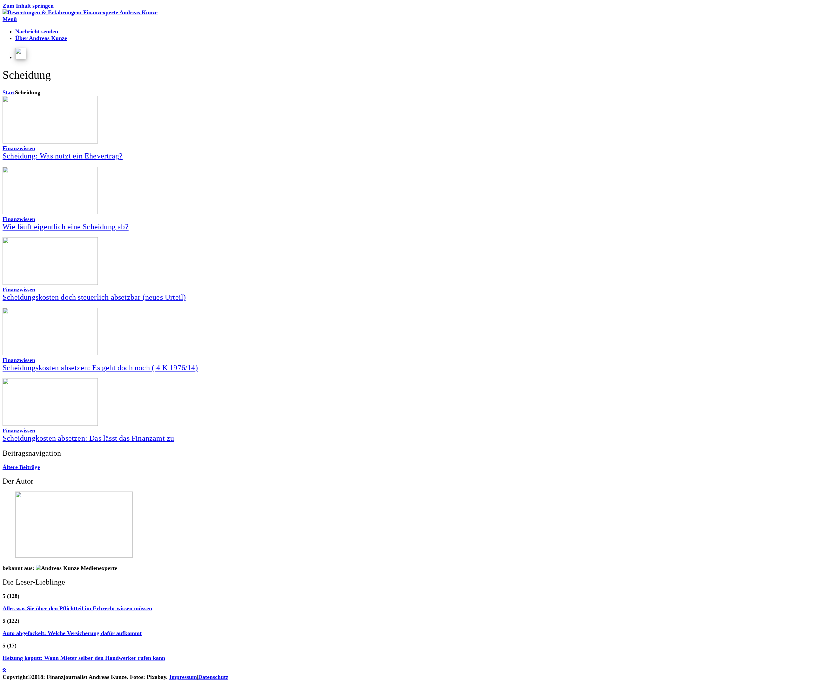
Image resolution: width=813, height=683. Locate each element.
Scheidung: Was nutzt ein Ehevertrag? (63, 156)
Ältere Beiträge (21, 467)
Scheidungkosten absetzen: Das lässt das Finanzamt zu (88, 438)
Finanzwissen (19, 148)
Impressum (183, 677)
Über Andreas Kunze (41, 38)
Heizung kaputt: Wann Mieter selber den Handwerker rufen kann (84, 658)
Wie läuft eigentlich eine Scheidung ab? (66, 227)
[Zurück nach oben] (4, 670)
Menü (10, 19)
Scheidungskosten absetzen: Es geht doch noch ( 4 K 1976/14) (100, 368)
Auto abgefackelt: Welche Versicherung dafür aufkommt (72, 633)
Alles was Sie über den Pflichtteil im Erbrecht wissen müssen (77, 608)
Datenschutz (213, 677)
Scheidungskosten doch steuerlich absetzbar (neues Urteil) (94, 297)
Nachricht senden (36, 31)
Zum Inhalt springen (28, 6)
